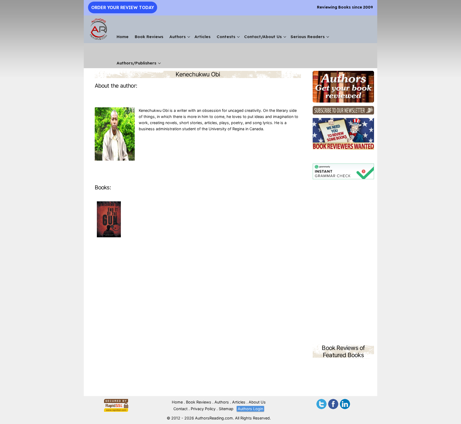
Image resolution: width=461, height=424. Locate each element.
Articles (202, 36)
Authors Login (250, 408)
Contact (180, 408)
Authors (177, 36)
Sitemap (226, 408)
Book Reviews (149, 36)
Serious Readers (308, 36)
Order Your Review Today (122, 7)
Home (123, 36)
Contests (226, 36)
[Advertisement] (343, 263)
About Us (257, 402)
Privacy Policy (203, 408)
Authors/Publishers (136, 63)
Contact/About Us (263, 36)
